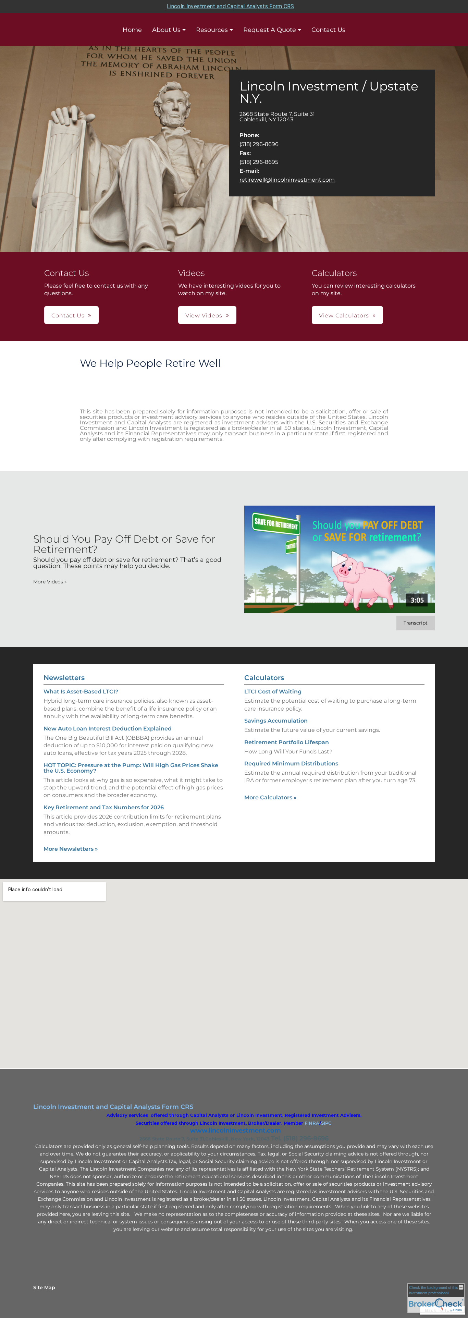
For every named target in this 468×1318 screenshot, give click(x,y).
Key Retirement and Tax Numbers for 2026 (104, 807)
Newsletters (64, 678)
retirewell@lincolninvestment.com (287, 180)
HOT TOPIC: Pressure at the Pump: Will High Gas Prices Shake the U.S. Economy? (131, 768)
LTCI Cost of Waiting (272, 691)
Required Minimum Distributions (291, 763)
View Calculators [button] (344, 315)
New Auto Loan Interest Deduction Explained (108, 728)
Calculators (264, 678)
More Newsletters (71, 849)
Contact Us (328, 30)
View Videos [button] (203, 315)
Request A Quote (269, 30)
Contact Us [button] (68, 315)
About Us (166, 30)
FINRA (312, 1123)
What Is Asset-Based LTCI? (81, 691)
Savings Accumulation (276, 720)
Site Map (44, 1287)
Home (132, 30)
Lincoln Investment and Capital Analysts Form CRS (230, 6)
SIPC (326, 1123)
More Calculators (270, 797)
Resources (212, 30)
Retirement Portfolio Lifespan (286, 742)
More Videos (50, 581)
